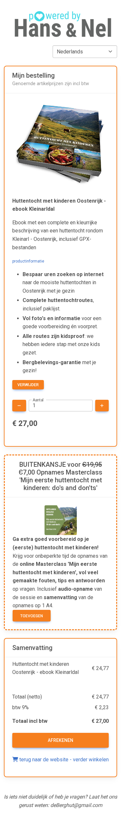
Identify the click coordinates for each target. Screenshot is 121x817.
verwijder (28, 385)
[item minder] (19, 405)
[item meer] (102, 405)
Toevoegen (31, 616)
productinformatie (28, 261)
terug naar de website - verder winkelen (63, 759)
